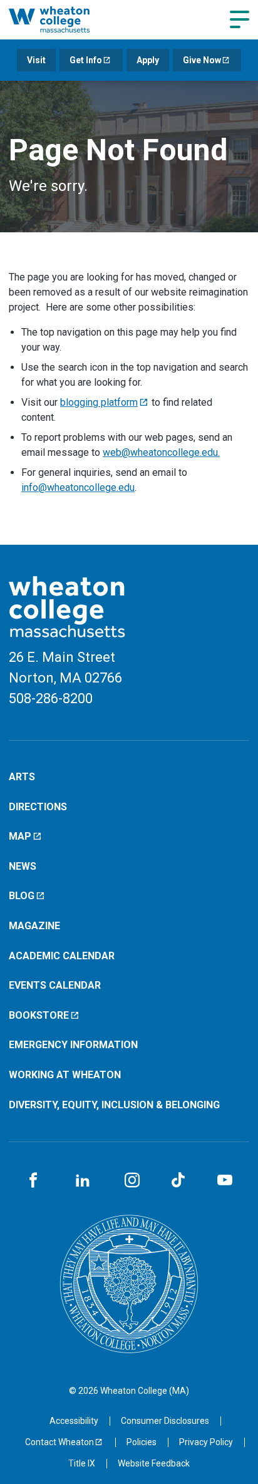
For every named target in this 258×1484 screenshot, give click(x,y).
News (22, 866)
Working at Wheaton (65, 1075)
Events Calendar (55, 985)
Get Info (86, 60)
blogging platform (99, 402)
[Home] (63, 19)
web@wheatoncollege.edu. (161, 452)
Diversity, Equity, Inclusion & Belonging (114, 1105)
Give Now (202, 60)
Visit (36, 60)
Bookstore (39, 1015)
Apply (148, 60)
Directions (38, 807)
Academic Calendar (62, 956)
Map (20, 836)
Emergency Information (73, 1045)
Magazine (34, 926)
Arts (22, 777)
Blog (21, 896)
